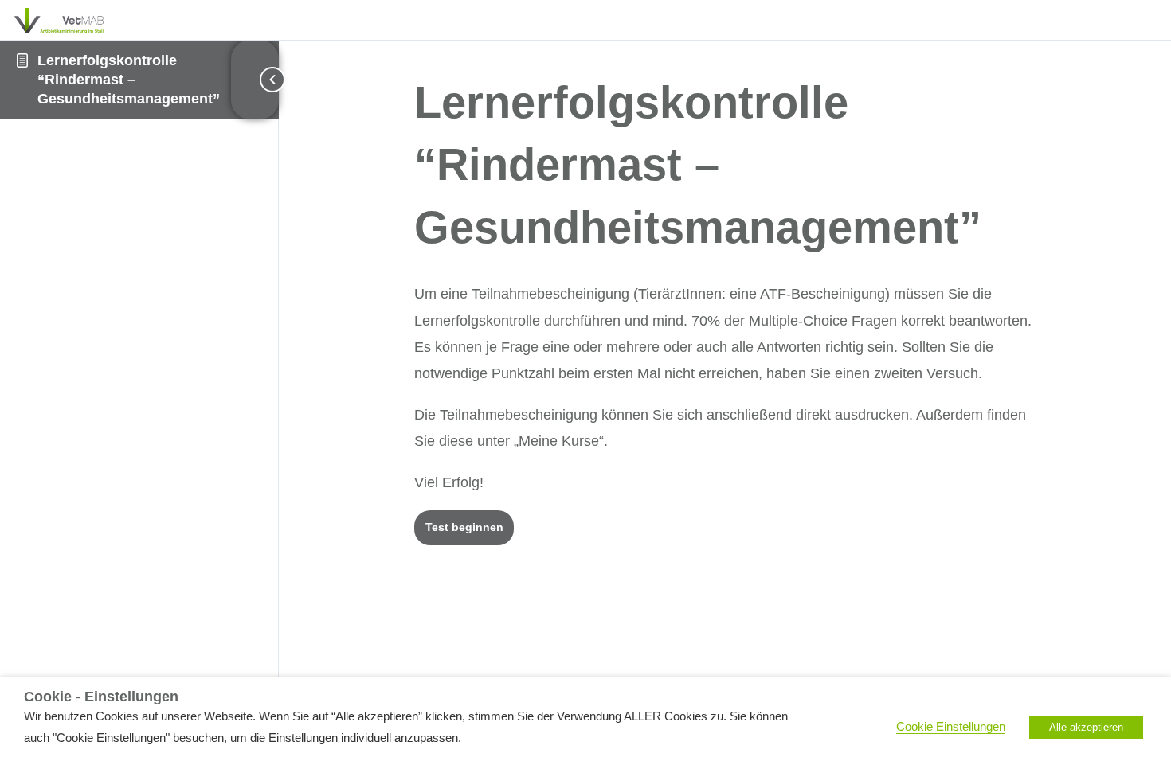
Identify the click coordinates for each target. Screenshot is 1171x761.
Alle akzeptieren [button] (1086, 727)
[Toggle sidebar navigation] (255, 79)
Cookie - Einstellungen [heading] (101, 696)
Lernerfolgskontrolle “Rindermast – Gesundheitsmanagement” (128, 80)
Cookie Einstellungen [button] (950, 726)
